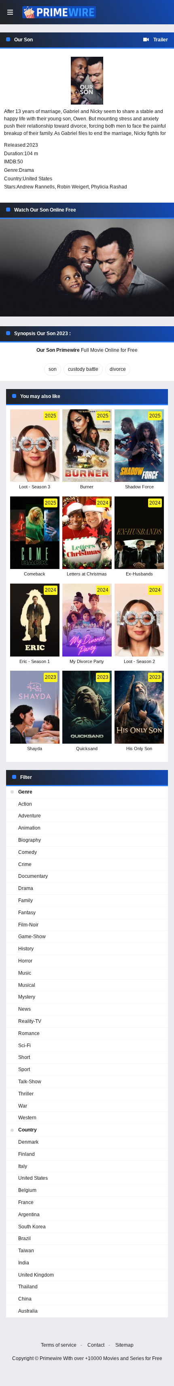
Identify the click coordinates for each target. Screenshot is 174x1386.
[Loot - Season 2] (139, 620)
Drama (26, 170)
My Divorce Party (87, 661)
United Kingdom (36, 1275)
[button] (87, 268)
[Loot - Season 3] (34, 445)
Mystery (26, 997)
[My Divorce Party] (86, 620)
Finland (26, 1154)
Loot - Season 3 (34, 486)
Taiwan (26, 1250)
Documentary (33, 876)
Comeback (34, 573)
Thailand (28, 1287)
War (22, 1106)
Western (27, 1118)
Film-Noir (28, 925)
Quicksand (87, 748)
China (25, 1299)
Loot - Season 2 (139, 661)
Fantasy (27, 912)
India (23, 1263)
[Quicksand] (86, 707)
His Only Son (139, 748)
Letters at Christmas (87, 573)
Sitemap (124, 1345)
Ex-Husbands (139, 573)
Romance (29, 1033)
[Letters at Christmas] (86, 532)
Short (24, 1057)
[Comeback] (34, 532)
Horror (25, 961)
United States (37, 179)
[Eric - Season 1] (34, 620)
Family (25, 900)
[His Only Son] (139, 707)
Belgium (27, 1190)
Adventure (29, 816)
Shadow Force (139, 486)
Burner (86, 486)
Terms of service (58, 1345)
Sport (24, 1069)
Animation (29, 828)
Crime (25, 864)
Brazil (24, 1238)
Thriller (26, 1094)
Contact (95, 1345)
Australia (28, 1311)
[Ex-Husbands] (139, 532)
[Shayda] (34, 707)
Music (24, 973)
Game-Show (32, 936)
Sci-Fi (24, 1045)
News (24, 1009)
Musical (26, 985)
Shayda (34, 748)
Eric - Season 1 (34, 661)
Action (25, 804)
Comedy (27, 852)
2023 (32, 145)
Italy (22, 1166)
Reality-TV (29, 1021)
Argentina (29, 1214)
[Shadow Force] (139, 445)
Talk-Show (29, 1081)
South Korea (32, 1227)
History (26, 949)
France (26, 1202)
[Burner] (86, 445)
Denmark (28, 1142)
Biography (29, 840)
